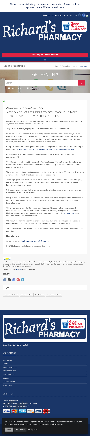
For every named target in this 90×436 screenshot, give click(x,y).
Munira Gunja (69, 213)
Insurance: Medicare (11, 295)
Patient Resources (68, 66)
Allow (9, 429)
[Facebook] (79, 15)
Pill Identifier (57, 15)
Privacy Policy (8, 385)
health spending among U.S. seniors (34, 241)
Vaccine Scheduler (10, 367)
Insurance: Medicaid (54, 295)
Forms (5, 364)
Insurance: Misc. (26, 295)
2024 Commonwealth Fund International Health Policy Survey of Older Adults (46, 149)
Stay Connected (8, 374)
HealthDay (18, 269)
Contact (6, 378)
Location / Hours (70, 15)
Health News (16, 88)
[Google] (84, 15)
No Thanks (20, 429)
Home (57, 66)
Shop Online (7, 360)
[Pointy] (87, 16)
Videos (32, 88)
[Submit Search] (81, 83)
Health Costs (39, 295)
